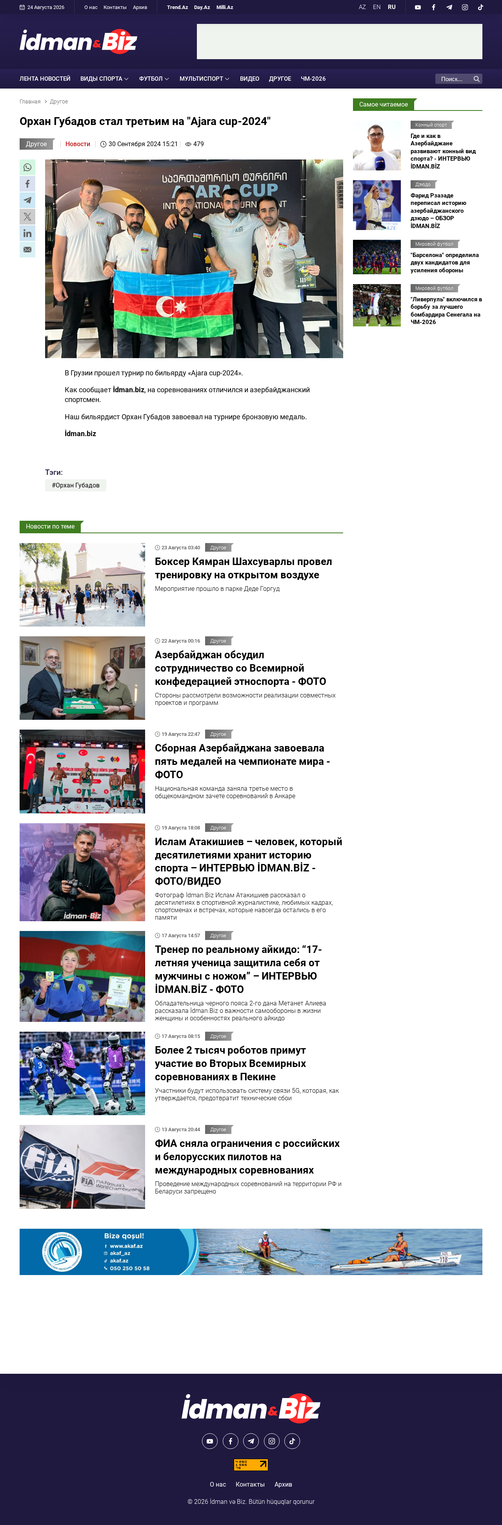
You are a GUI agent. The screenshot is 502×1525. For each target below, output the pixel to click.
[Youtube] (418, 7)
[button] (27, 167)
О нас (91, 7)
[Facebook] (433, 7)
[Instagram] (465, 7)
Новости (77, 144)
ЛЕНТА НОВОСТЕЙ (45, 78)
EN (377, 7)
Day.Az (202, 7)
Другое (280, 78)
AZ (362, 7)
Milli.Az (224, 7)
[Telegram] (449, 7)
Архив (140, 7)
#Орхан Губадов (76, 485)
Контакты (115, 7)
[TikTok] (480, 7)
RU (392, 7)
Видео (249, 78)
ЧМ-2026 (313, 78)
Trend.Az (177, 7)
